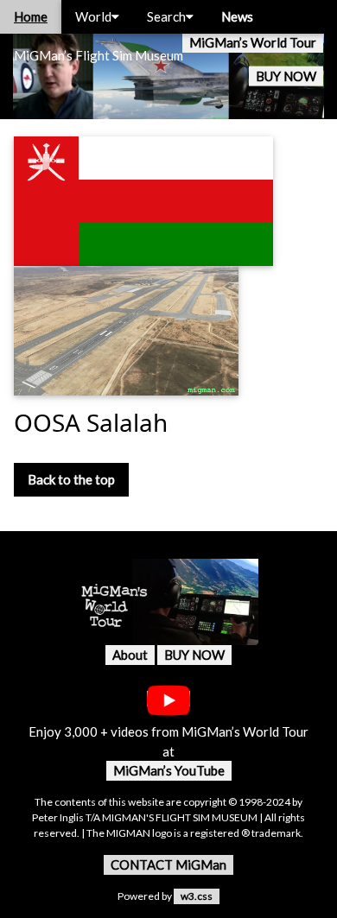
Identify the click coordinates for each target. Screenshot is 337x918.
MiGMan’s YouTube (169, 770)
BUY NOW (286, 76)
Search (166, 16)
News (237, 16)
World (93, 16)
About (130, 654)
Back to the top (71, 479)
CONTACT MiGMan (168, 864)
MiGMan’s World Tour (252, 42)
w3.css (197, 896)
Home (31, 16)
